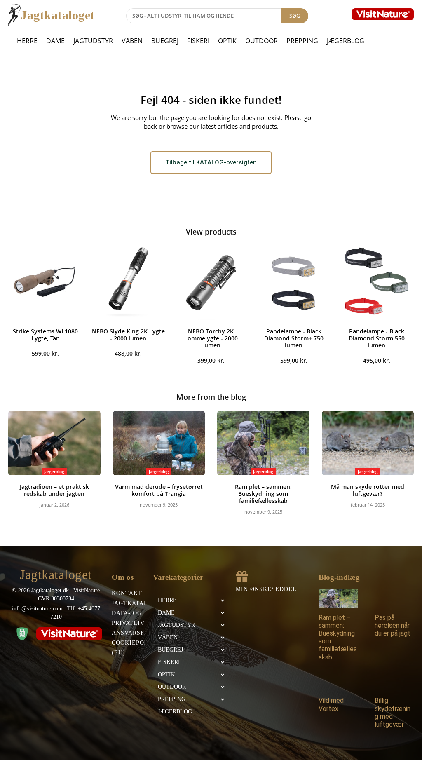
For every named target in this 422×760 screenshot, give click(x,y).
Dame (55, 40)
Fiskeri (198, 40)
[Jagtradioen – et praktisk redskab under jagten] (54, 443)
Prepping (302, 40)
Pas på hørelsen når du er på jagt (392, 625)
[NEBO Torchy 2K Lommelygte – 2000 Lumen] (211, 282)
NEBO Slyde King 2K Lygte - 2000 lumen (128, 334)
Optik (227, 40)
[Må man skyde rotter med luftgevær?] (368, 443)
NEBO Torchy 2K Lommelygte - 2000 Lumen (211, 338)
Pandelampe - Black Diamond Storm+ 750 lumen (294, 338)
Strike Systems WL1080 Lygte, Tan (45, 334)
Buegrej (164, 40)
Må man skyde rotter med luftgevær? (367, 490)
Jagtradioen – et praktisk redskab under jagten (54, 490)
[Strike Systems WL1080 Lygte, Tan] (45, 282)
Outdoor (261, 40)
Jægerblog (345, 40)
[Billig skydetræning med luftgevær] (394, 682)
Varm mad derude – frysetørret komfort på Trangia (159, 490)
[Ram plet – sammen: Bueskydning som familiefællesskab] (263, 443)
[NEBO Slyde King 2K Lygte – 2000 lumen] (128, 282)
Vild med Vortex (331, 704)
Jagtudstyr (93, 40)
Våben (132, 40)
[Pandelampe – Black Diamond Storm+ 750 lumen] (293, 282)
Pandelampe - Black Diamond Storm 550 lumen (377, 338)
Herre (27, 40)
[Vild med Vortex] (338, 682)
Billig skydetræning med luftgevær (392, 712)
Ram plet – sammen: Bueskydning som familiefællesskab (263, 493)
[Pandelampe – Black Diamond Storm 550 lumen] (376, 282)
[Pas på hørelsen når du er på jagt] (394, 598)
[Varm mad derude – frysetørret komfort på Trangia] (159, 443)
